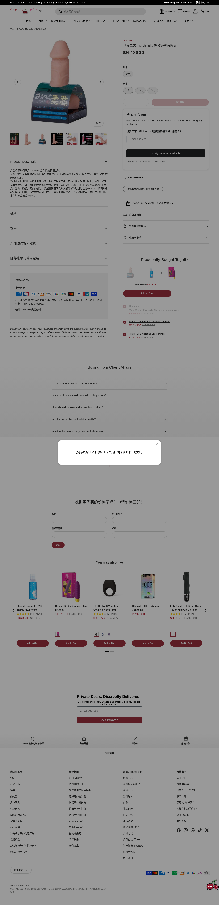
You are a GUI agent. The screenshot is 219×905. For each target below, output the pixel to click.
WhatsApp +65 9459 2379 (178, 2)
